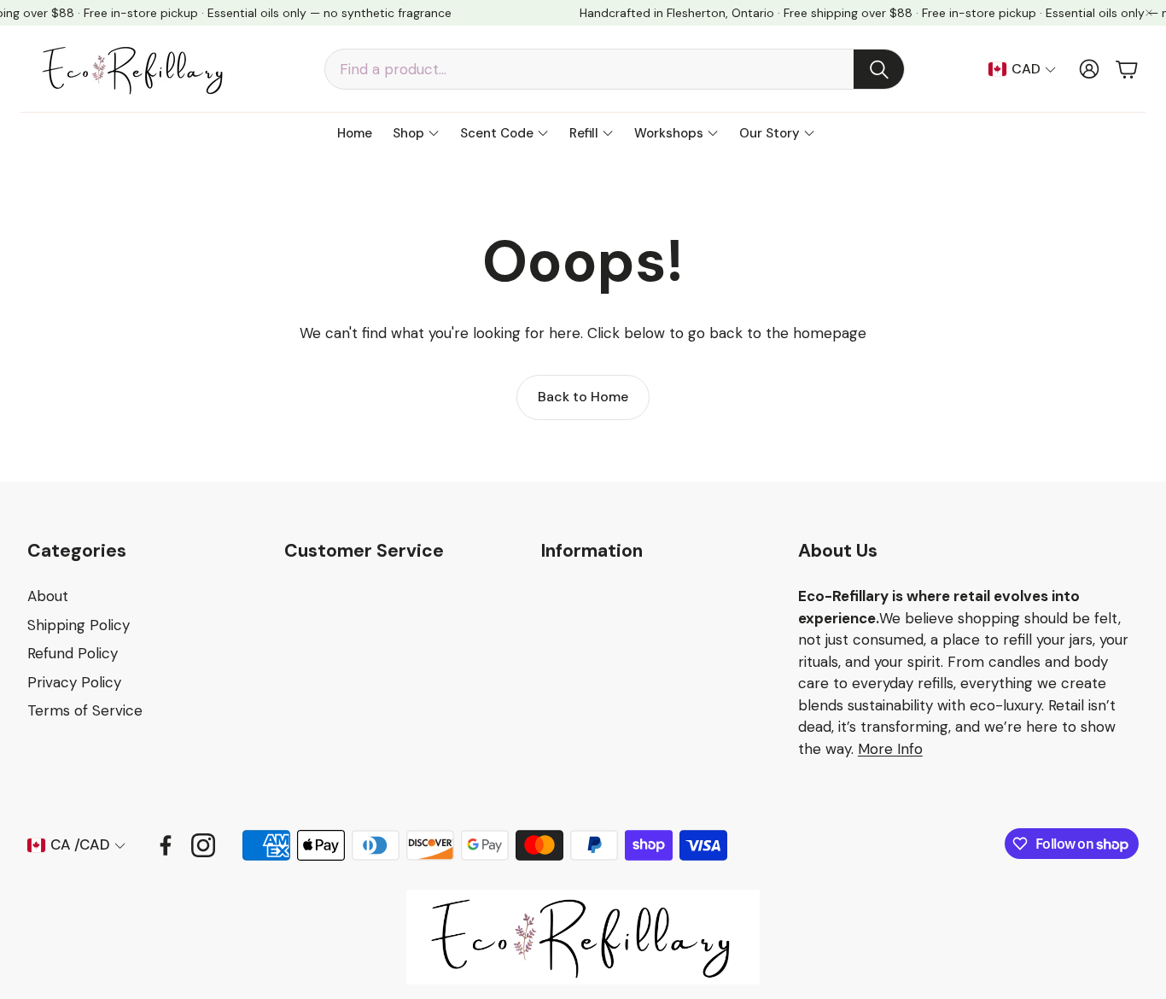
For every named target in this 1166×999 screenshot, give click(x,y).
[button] (614, 69)
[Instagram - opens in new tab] (203, 845)
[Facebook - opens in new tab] (166, 845)
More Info (890, 748)
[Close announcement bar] (1149, 13)
